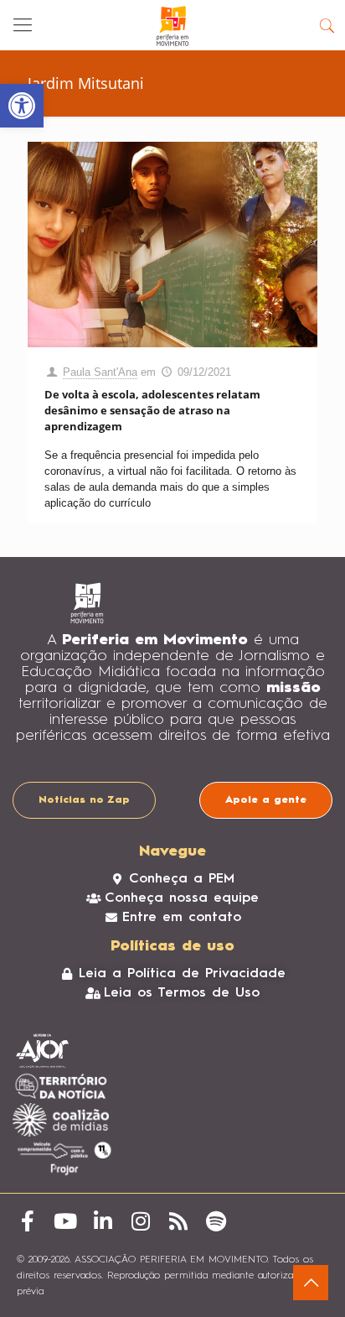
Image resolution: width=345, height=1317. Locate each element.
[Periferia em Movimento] (172, 25)
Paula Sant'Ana (100, 372)
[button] (22, 106)
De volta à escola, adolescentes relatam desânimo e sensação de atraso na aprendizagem (152, 410)
